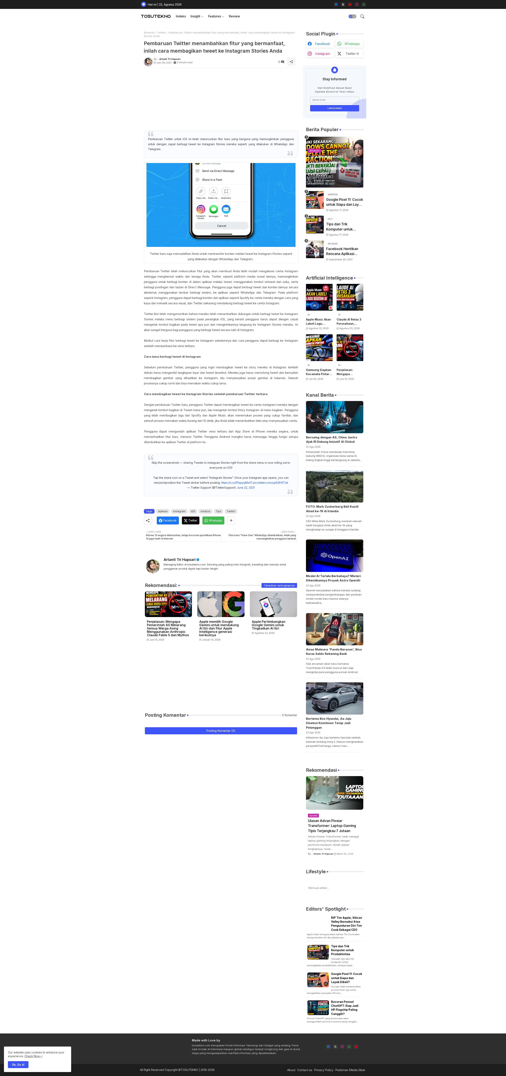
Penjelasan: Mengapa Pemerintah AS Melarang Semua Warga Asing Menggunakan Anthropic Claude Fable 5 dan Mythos (168, 628)
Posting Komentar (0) (220, 731)
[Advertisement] (221, 98)
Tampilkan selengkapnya (279, 585)
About (291, 1070)
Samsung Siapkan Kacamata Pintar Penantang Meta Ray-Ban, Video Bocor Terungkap (318, 372)
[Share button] (231, 520)
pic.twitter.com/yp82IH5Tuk (270, 482)
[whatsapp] (363, 4)
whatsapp (352, 44)
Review (234, 16)
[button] (352, 16)
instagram (322, 54)
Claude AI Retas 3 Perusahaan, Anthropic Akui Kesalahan (349, 322)
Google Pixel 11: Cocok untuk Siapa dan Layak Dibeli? (344, 202)
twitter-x (352, 54)
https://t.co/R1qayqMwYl (236, 482)
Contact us (304, 1070)
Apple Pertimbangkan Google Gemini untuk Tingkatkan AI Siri (268, 625)
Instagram (179, 511)
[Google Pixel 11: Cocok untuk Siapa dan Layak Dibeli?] (315, 200)
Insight (195, 16)
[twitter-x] (343, 4)
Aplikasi (163, 511)
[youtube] (349, 4)
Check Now (32, 1056)
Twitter (161, 32)
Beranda (149, 32)
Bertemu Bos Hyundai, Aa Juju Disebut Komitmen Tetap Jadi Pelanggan (328, 723)
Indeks (181, 16)
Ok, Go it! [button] (18, 1064)
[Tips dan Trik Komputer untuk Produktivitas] (315, 224)
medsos (205, 511)
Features (214, 16)
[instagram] (356, 4)
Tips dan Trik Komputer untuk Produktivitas (339, 227)
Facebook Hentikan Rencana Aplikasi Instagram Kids (342, 252)
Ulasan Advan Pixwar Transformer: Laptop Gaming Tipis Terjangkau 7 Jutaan (332, 826)
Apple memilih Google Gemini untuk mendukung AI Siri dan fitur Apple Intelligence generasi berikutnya (219, 628)
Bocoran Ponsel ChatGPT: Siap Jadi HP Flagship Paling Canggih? (344, 1007)
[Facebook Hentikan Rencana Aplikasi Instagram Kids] (315, 249)
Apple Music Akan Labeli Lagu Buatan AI (318, 322)
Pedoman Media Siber (350, 1070)
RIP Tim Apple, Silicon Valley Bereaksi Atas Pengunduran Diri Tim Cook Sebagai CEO (346, 923)
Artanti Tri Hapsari (180, 559)
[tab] (181, 16)
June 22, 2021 (246, 487)
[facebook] (336, 4)
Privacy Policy (323, 1070)
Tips (218, 511)
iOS (193, 511)
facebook (322, 44)
